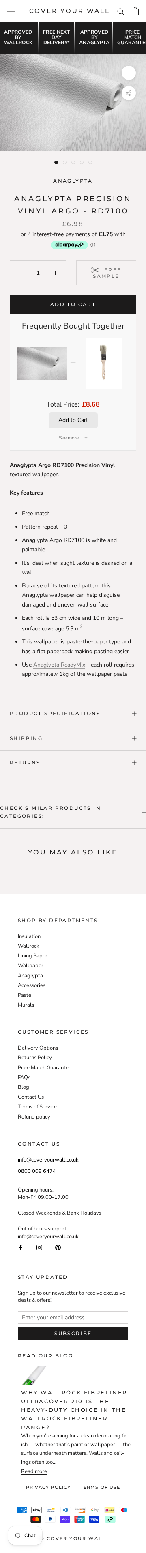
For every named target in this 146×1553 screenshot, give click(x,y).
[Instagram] (39, 1247)
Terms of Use (100, 1487)
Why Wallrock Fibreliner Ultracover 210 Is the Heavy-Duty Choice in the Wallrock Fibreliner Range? (74, 1409)
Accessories (31, 985)
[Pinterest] (58, 1247)
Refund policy (34, 1117)
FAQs (24, 1077)
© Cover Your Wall (73, 1538)
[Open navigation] (11, 11)
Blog (23, 1087)
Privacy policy (48, 1487)
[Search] (121, 11)
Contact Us (31, 1097)
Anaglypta (73, 181)
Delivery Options (38, 1048)
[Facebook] (21, 1247)
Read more (34, 1471)
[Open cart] (135, 11)
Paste (24, 995)
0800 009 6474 (37, 1171)
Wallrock (28, 946)
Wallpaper (30, 965)
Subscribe (73, 1333)
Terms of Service (37, 1106)
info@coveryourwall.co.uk (48, 1160)
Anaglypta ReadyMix (59, 665)
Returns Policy (35, 1057)
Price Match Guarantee (44, 1067)
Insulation (29, 936)
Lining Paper (32, 955)
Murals (26, 1005)
